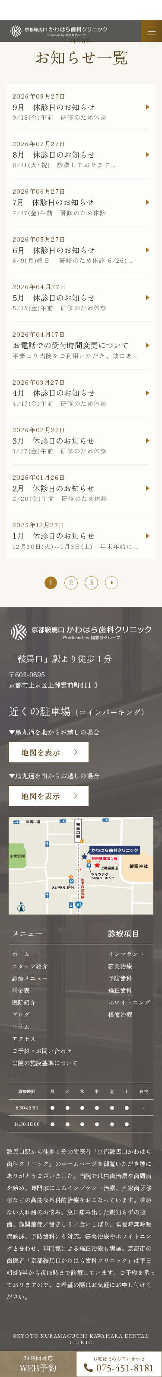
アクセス (24, 1038)
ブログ (21, 1014)
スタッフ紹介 (30, 966)
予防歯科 (120, 978)
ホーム (21, 954)
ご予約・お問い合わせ (42, 1050)
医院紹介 (24, 1002)
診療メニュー (30, 978)
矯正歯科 (120, 990)
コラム (21, 1026)
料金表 (21, 990)
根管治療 (120, 1014)
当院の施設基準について (45, 1062)
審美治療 (120, 966)
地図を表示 (40, 752)
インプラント (126, 954)
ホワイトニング (129, 1002)
